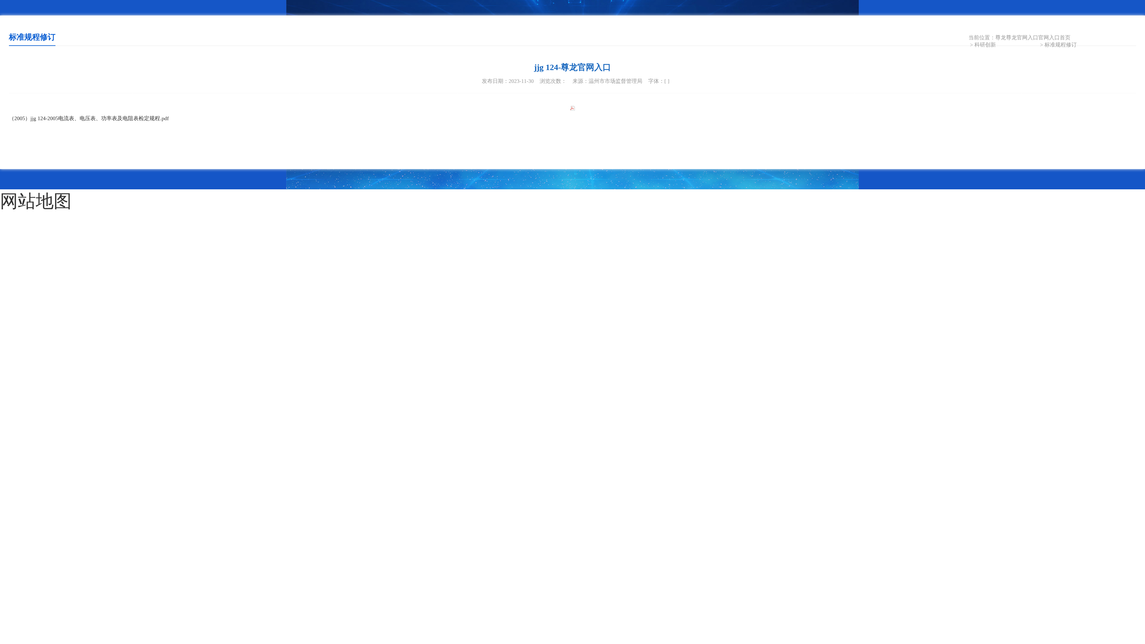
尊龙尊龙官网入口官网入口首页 (1032, 38)
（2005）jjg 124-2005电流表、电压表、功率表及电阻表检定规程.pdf (89, 118)
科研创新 (985, 45)
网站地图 (21, 196)
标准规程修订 (1061, 45)
